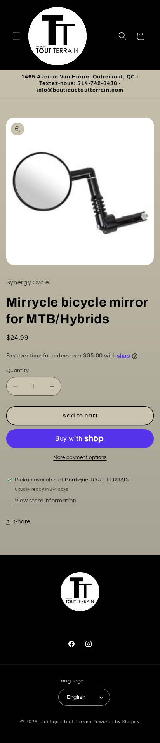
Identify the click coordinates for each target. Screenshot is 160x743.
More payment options (80, 457)
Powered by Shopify (115, 722)
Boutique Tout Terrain (65, 722)
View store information (46, 501)
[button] (16, 36)
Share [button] (22, 522)
